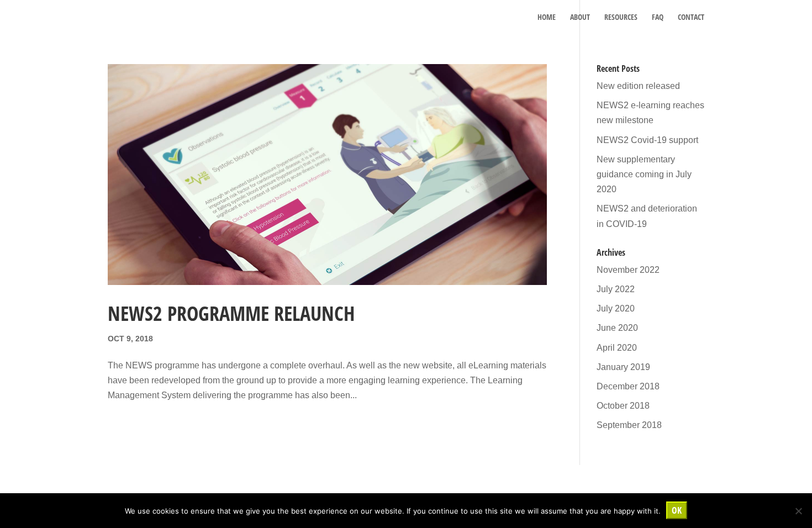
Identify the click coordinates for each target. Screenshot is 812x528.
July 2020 (616, 308)
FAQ (657, 17)
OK (677, 510)
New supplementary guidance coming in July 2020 (644, 174)
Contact (691, 17)
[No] (798, 510)
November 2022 (628, 269)
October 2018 (623, 405)
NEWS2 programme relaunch (231, 313)
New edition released (638, 86)
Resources (620, 17)
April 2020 (617, 347)
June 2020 (617, 327)
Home (546, 17)
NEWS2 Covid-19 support (647, 140)
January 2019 (623, 367)
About (580, 17)
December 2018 (628, 386)
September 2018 (629, 425)
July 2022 (616, 289)
